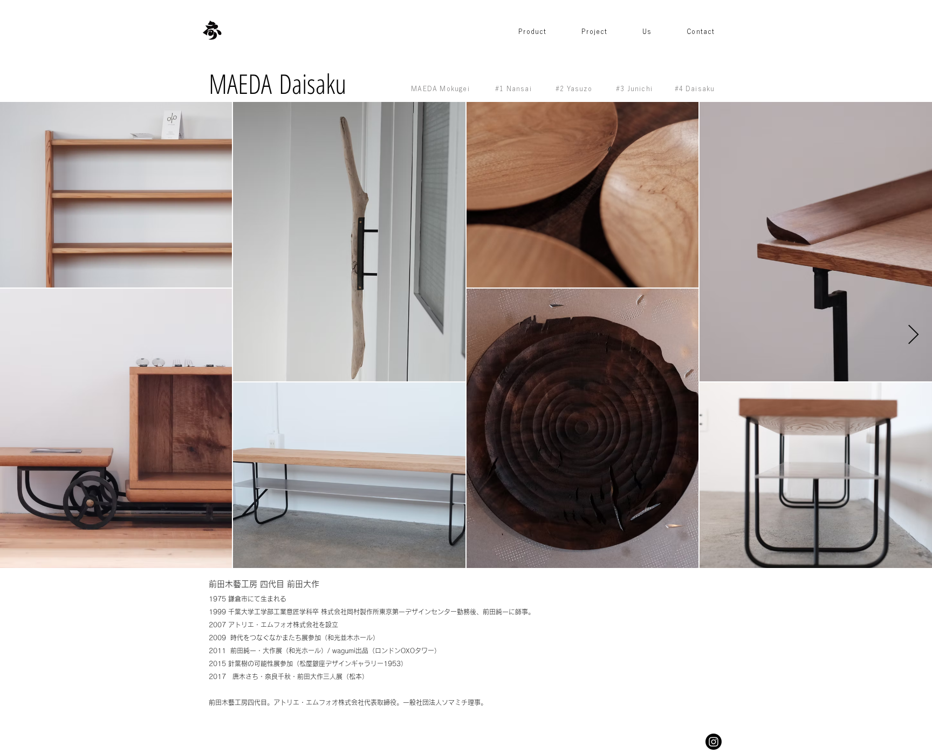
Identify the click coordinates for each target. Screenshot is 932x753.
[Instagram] (713, 742)
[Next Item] (913, 335)
